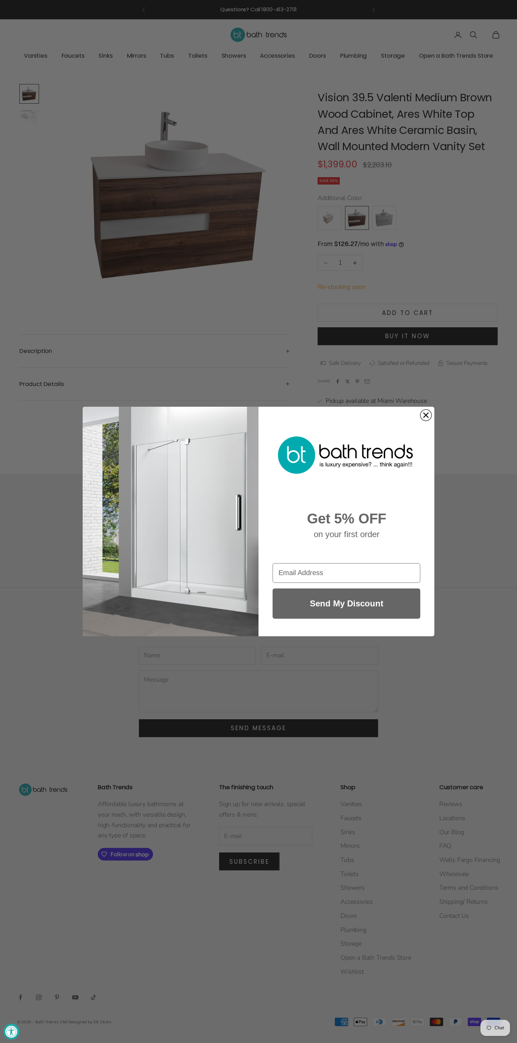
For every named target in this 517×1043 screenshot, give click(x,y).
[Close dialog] (426, 415)
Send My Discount (346, 603)
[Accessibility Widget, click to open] (11, 1031)
